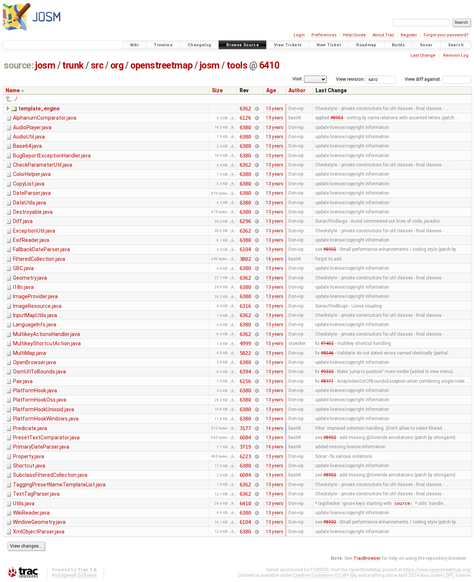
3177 (245, 428)
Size (217, 90)
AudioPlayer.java (32, 127)
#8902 (329, 249)
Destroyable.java (33, 212)
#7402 (327, 343)
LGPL (448, 575)
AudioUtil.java (29, 137)
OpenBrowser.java (34, 362)
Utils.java (23, 503)
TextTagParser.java (36, 494)
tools (237, 65)
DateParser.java (32, 193)
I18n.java (23, 287)
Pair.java (23, 381)
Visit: (298, 79)
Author (297, 90)
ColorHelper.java (32, 174)
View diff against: (423, 79)
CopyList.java (28, 184)
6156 (245, 381)
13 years (274, 108)
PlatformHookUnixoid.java (43, 409)
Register (409, 35)
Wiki (134, 45)
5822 (245, 353)
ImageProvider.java (35, 296)
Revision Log (455, 55)
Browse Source (242, 45)
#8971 (327, 381)
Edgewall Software (77, 575)
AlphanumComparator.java (44, 118)
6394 (245, 372)
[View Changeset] (256, 109)
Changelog (199, 45)
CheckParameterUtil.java (42, 165)
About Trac (383, 35)
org (117, 65)
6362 (245, 109)
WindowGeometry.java (39, 522)
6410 (269, 65)
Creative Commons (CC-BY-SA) (325, 575)
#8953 (336, 117)
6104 (245, 249)
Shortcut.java (29, 466)
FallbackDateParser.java (41, 249)
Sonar (426, 45)
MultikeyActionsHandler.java (46, 334)
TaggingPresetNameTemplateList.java (59, 485)
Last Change (423, 55)
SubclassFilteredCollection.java (50, 475)
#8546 (327, 353)
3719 (245, 447)
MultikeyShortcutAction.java (47, 343)
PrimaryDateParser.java (41, 447)
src (97, 65)
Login (299, 35)
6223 (245, 456)
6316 (245, 306)
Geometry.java (30, 278)
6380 (245, 127)
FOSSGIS (319, 569)
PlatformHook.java (35, 390)
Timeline (163, 45)
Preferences (324, 35)
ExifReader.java (31, 240)
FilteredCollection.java (39, 259)
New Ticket (329, 45)
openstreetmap (161, 65)
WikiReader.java (31, 513)
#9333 (327, 371)
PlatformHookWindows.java (46, 419)
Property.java (28, 456)
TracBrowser (366, 558)
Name (13, 90)
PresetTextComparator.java (46, 437)
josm (45, 65)
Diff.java (23, 221)
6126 (245, 118)
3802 (245, 259)
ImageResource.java (37, 306)
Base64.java (27, 146)
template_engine (39, 109)
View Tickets (288, 45)
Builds (398, 45)
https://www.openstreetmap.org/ (437, 569)
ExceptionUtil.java (34, 231)
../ (15, 99)
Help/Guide (354, 35)
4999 (245, 343)
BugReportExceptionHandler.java (52, 156)
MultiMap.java (29, 353)
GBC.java (23, 268)
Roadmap (366, 45)
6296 (245, 221)
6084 (245, 437)
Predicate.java (30, 428)
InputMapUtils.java (35, 315)
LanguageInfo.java (34, 324)
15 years (274, 343)
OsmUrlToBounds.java (39, 372)
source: (19, 65)
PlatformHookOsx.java (39, 400)
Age (271, 90)
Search (456, 45)
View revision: (350, 79)
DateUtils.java (29, 203)
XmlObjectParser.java (38, 532)
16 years (274, 259)
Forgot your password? (446, 35)
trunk (73, 65)
